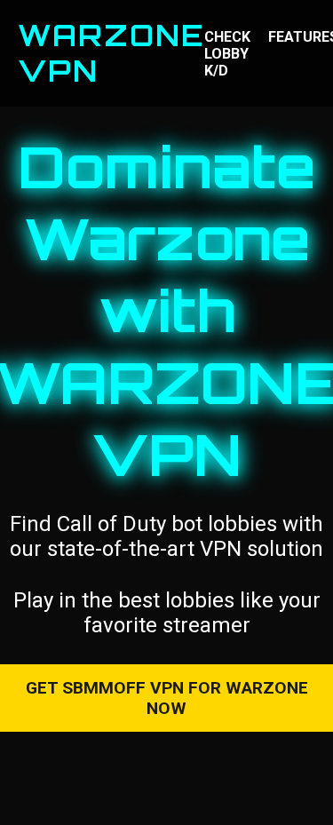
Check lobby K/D (227, 53)
